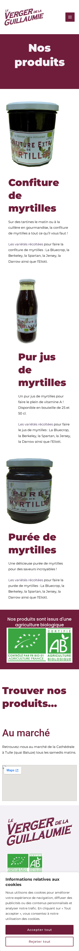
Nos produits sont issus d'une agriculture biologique (39, 622)
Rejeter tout (39, 942)
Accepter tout (39, 930)
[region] (39, 911)
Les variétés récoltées (25, 244)
